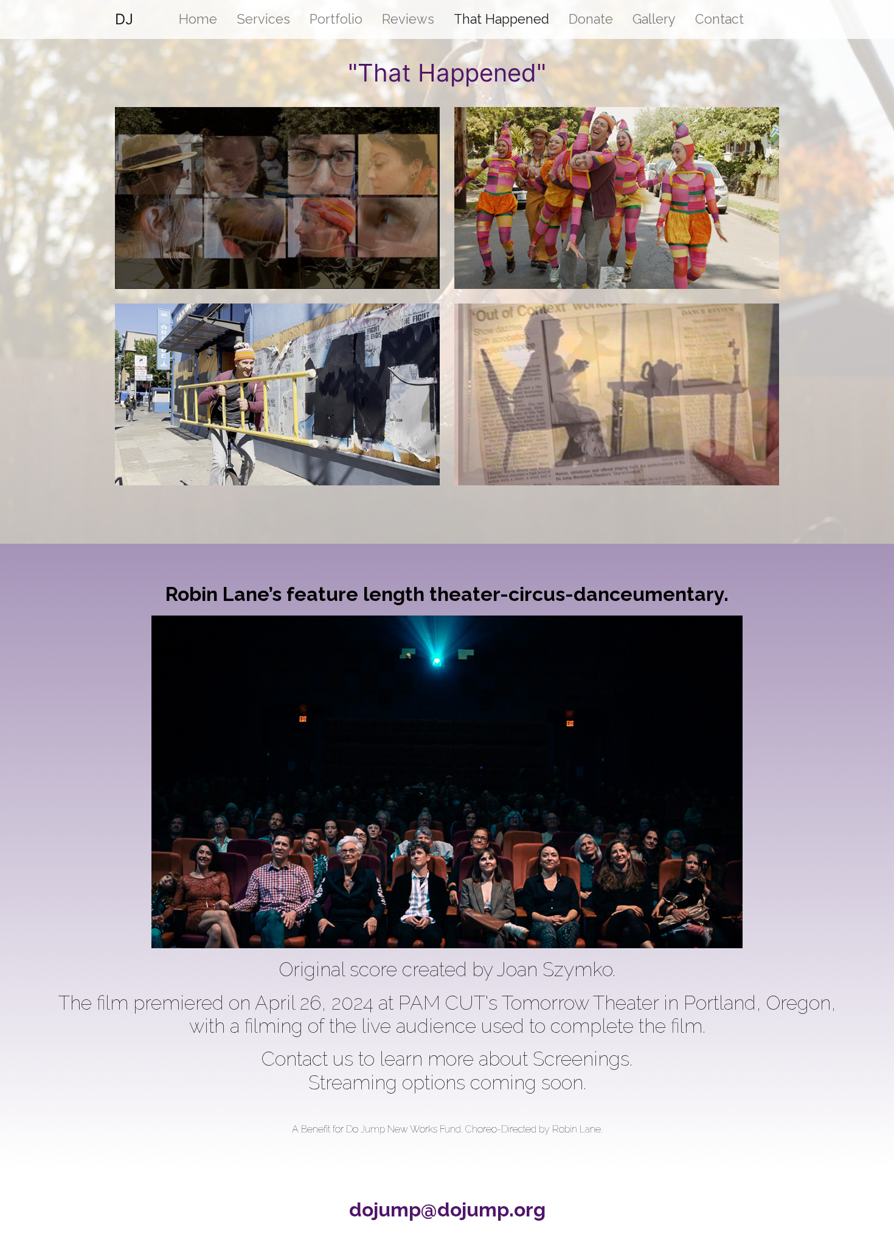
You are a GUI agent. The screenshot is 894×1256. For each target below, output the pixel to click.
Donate (591, 19)
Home (198, 19)
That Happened (501, 19)
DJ (124, 19)
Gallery (654, 19)
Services (263, 19)
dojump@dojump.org (447, 1209)
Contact (719, 19)
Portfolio (336, 19)
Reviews (408, 19)
